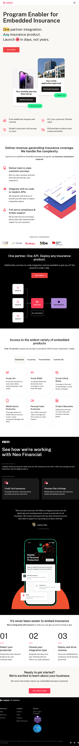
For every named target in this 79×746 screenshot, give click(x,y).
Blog (1, 711)
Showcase (3, 715)
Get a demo (11, 50)
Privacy (61, 741)
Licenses (19, 718)
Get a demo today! (39, 691)
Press (18, 715)
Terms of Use (4, 742)
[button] (74, 2)
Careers (19, 711)
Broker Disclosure (22, 721)
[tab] (19, 359)
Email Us (2, 718)
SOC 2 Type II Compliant (37, 712)
